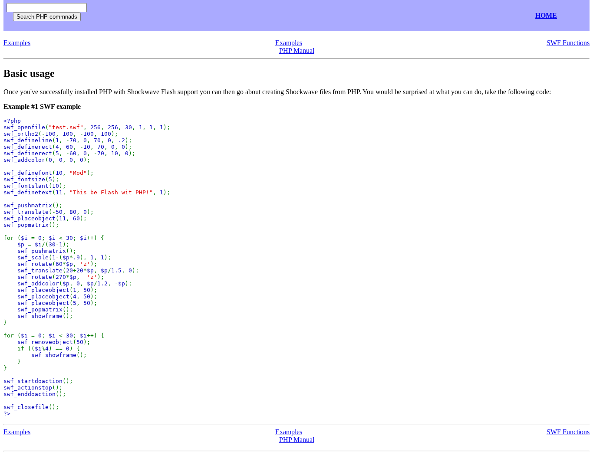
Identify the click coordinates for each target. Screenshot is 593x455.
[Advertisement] (193, 16)
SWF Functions (568, 42)
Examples (16, 42)
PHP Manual (296, 50)
